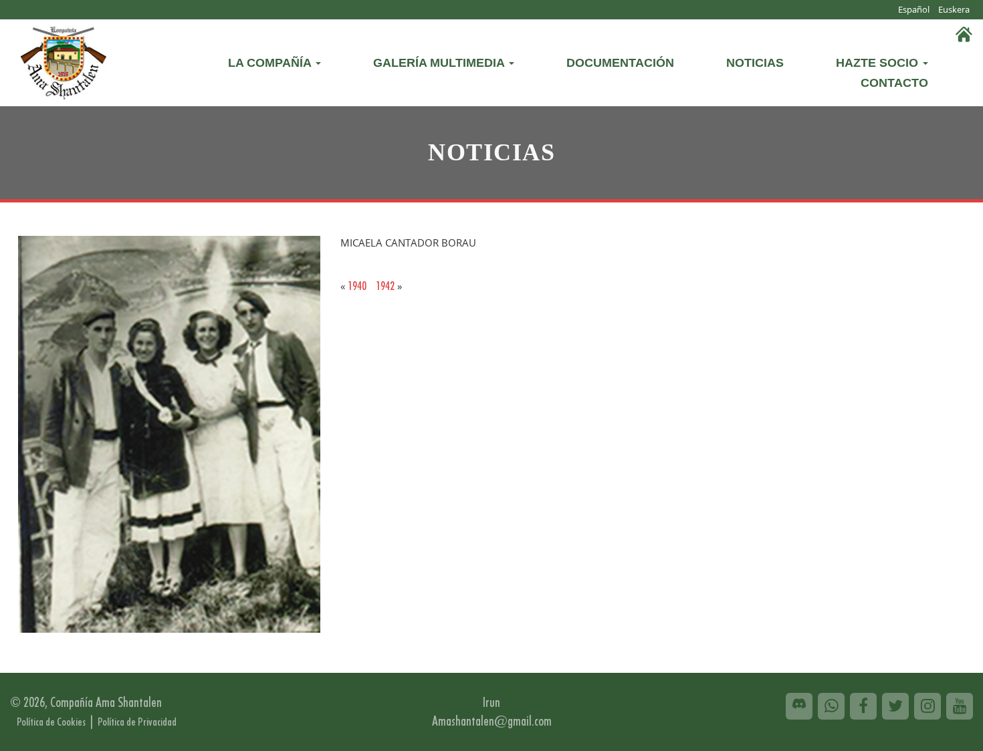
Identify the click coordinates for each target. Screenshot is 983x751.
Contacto (894, 83)
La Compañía (271, 62)
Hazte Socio (878, 62)
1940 (357, 286)
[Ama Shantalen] (63, 60)
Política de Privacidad (137, 721)
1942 (385, 286)
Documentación (620, 62)
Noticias (755, 62)
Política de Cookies (51, 721)
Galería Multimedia (440, 62)
